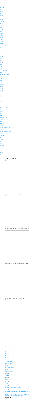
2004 (0, 141)
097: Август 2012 (1, 88)
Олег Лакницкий (6, 395)
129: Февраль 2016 (2, 64)
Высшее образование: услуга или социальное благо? (10, 345)
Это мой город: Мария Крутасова (8, 361)
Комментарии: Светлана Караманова (9, 357)
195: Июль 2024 (1, 15)
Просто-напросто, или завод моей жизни (9, 352)
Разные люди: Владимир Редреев (8, 348)
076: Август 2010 (1, 102)
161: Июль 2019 (1, 41)
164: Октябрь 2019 (2, 39)
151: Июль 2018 (1, 48)
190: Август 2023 (1, 19)
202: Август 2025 (1, 10)
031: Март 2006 (1, 133)
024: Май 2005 (1, 138)
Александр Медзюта (17, 391)
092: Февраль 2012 (2, 91)
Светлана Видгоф (21, 395)
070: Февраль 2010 (2, 106)
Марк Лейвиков (22, 394)
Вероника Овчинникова (25, 392)
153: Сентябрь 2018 (2, 47)
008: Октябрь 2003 (2, 150)
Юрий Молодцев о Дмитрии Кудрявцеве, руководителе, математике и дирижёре (13, 387)
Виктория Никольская (31, 392)
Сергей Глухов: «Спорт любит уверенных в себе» (10, 349)
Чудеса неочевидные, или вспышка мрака (9, 367)
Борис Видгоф (16, 392)
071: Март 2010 (1, 105)
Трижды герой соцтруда (7, 359)
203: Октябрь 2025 (2, 9)
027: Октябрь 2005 (2, 136)
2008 (0, 113)
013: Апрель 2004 (1, 146)
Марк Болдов (17, 394)
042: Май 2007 (1, 125)
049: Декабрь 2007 (2, 121)
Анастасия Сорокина (26, 391)
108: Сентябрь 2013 (2, 80)
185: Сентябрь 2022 (2, 23)
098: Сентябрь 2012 (2, 87)
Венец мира (6, 355)
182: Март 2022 (1, 25)
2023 (0, 17)
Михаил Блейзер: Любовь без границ (9, 353)
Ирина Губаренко (26, 393)
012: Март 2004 (1, 147)
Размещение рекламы (2, 1)
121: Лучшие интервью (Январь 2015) (3, 70)
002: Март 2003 (1, 154)
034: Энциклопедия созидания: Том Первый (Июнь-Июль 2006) (6, 131)
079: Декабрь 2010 (2, 100)
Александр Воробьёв (12, 391)
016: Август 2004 (1, 144)
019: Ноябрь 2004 (1, 142)
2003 (0, 148)
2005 (0, 134)
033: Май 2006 (13, 159)
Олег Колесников (32, 394)
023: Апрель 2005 (1, 139)
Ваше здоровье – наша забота (8, 380)
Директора (1, 4)
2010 (0, 99)
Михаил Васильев (26, 394)
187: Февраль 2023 (2, 21)
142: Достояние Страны (2, 55)
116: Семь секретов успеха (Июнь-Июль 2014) (4, 74)
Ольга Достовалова (10, 395)
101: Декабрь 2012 (2, 85)
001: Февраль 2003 (2, 155)
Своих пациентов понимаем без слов (9, 371)
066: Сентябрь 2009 (2, 109)
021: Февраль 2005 (2, 140)
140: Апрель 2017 (1, 56)
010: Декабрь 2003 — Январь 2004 (3, 149)
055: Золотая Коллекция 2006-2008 (3, 117)
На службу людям (7, 347)
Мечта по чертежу (7, 379)
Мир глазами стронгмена (7, 354)
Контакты (1, 2)
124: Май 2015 (1, 68)
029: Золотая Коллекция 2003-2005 (3, 135)
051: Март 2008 (1, 119)
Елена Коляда (6, 393)
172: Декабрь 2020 (2, 33)
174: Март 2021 (1, 31)
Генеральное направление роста (8, 363)
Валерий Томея (19, 392)
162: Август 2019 (1, 40)
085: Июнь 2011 (1, 95)
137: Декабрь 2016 (2, 59)
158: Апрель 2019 (1, 43)
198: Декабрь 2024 (2, 13)
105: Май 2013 (1, 82)
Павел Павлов (18, 395)
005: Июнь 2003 (1, 152)
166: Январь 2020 (1, 37)
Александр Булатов (7, 391)
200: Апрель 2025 (1, 11)
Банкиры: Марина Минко (7, 346)
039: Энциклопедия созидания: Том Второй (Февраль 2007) (5, 127)
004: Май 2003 (1, 153)
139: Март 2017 (1, 57)
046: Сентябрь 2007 (2, 123)
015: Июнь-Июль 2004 (2, 145)
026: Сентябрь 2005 (2, 137)
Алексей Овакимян (23, 391)
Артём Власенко (12, 392)
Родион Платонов (7, 159)
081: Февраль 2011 (2, 98)
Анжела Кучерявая (8, 392)
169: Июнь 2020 (1, 35)
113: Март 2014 (1, 76)
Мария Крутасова (8, 394)
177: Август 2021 (1, 29)
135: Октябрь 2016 (2, 60)
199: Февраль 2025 (2, 12)
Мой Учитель (6, 388)
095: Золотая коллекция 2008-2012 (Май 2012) (4, 89)
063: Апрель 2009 (1, 111)
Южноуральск (1, 3)
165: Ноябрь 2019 (1, 38)
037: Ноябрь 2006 (1, 129)
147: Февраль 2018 (2, 51)
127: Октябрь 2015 (2, 66)
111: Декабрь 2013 (2, 78)
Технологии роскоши (7, 384)
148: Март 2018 (1, 50)
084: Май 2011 (1, 96)
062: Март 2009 (1, 112)
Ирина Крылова (30, 393)
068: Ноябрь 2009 (1, 108)
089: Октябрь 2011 (2, 93)
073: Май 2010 (1, 104)
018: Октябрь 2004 (2, 143)
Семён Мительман (27, 395)
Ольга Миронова (15, 395)
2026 (0, 5)
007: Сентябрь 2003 (2, 151)
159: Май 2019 (1, 42)
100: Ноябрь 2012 (1, 86)
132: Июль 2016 (1, 62)
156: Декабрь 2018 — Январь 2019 (3, 45)
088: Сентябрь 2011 (2, 94)
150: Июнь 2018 (1, 49)
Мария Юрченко (12, 394)
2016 (0, 58)
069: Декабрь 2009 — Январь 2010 (3, 107)
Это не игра (6, 356)
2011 (0, 92)
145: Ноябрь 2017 (1, 53)
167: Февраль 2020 (2, 36)
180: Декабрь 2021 (2, 27)
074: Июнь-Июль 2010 (2, 103)
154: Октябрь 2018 (2, 46)
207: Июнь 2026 (1, 6)
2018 (0, 44)
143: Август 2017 (1, 54)
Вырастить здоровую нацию (8, 358)
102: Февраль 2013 (2, 84)
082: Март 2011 (1, 97)
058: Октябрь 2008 (2, 115)
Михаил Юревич (29, 394)
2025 (0, 8)
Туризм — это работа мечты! (8, 375)
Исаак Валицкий (7, 350)
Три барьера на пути (7, 383)
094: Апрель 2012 (1, 90)
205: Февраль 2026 (2, 7)
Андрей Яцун (30, 391)
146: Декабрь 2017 (2, 52)
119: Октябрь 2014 (2, 72)
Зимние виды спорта (7, 351)
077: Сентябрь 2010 (2, 101)
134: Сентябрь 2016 (2, 61)
